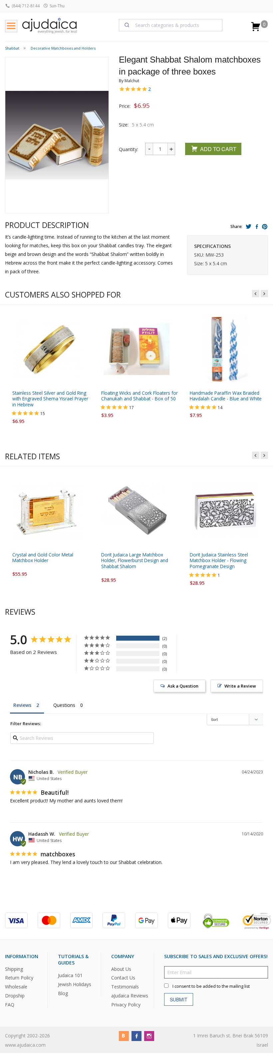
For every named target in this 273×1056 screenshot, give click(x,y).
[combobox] (171, 25)
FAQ (9, 1005)
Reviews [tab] (22, 705)
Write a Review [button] (240, 686)
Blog (63, 993)
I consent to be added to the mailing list (211, 986)
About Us (121, 969)
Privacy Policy (125, 1005)
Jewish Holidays (74, 984)
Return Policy (19, 978)
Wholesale (16, 987)
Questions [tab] (64, 705)
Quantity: (128, 149)
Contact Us (123, 978)
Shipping (14, 969)
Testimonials (125, 987)
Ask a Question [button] (182, 686)
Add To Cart (218, 149)
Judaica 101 (70, 975)
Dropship (15, 996)
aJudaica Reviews (129, 996)
